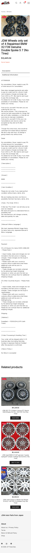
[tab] (15, 71)
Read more (15, 418)
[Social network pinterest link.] (11, 543)
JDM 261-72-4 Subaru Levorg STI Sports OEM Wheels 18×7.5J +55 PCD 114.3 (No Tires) (15, 412)
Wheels (9, 11)
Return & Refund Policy (9, 533)
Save (5, 17)
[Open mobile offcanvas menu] (28, 3)
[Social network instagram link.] (6, 543)
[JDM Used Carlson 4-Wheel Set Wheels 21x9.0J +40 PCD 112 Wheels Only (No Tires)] (15, 480)
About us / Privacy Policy (9, 527)
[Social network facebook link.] (2, 543)
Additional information (10, 75)
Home (3, 11)
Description (6, 71)
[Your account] (20, 3)
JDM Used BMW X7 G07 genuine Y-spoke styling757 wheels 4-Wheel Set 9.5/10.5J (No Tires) (15, 456)
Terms (3, 530)
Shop (3, 536)
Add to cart (16, 462)
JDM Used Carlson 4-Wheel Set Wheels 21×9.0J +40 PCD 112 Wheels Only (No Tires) (15, 501)
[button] (27, 18)
